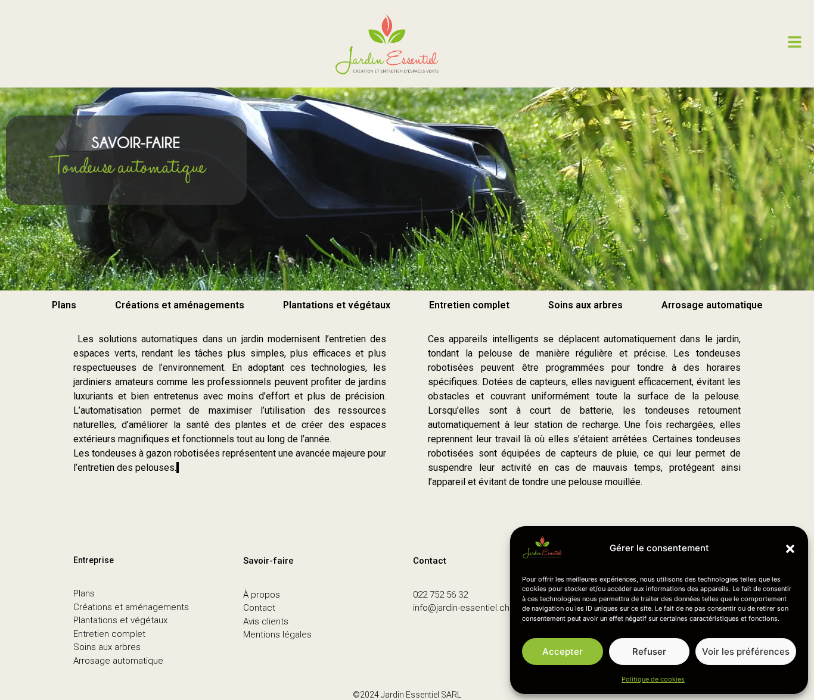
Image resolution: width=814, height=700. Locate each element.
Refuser (649, 651)
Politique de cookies (653, 679)
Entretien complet (469, 305)
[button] (790, 549)
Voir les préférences (746, 651)
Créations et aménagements (179, 305)
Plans (64, 305)
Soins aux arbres (585, 305)
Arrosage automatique (712, 305)
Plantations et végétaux (336, 305)
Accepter (562, 651)
